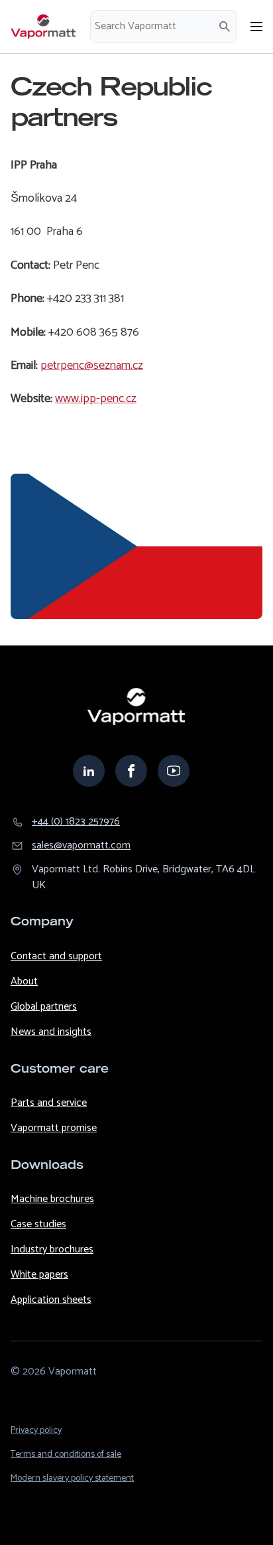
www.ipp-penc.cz (95, 399)
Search (224, 26)
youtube (174, 771)
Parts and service (49, 1103)
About (24, 981)
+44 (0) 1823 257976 (76, 822)
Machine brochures (52, 1199)
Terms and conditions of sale (66, 1454)
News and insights (51, 1032)
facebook (131, 771)
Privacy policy (36, 1430)
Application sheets (51, 1300)
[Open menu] (256, 26)
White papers (39, 1275)
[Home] (44, 26)
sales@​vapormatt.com (81, 846)
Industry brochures (52, 1249)
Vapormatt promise (54, 1128)
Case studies (38, 1224)
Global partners (44, 1007)
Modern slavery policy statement (72, 1478)
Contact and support (56, 956)
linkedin (89, 771)
